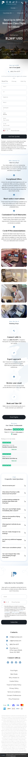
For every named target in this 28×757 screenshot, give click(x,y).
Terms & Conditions (14, 692)
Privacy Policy (14, 688)
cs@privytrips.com (15, 640)
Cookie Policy (14, 681)
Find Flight (14, 670)
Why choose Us (14, 677)
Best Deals (14, 674)
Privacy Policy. (15, 612)
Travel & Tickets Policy (14, 685)
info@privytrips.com (16, 637)
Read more (13, 755)
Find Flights (14, 417)
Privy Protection (14, 699)
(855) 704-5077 (22, 3)
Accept (3, 755)
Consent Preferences (14, 695)
